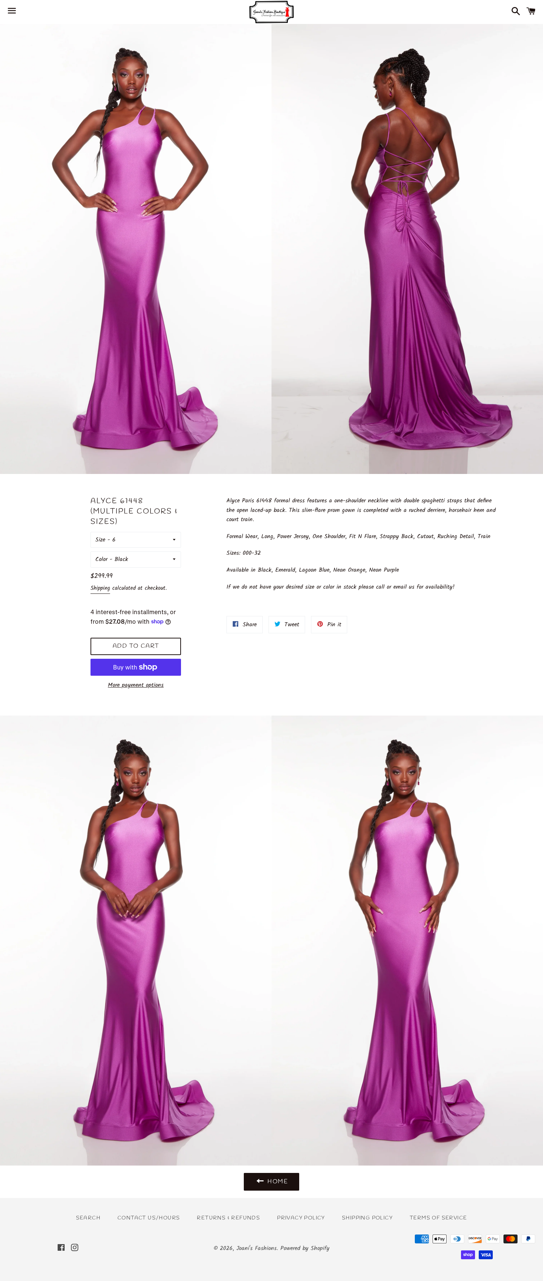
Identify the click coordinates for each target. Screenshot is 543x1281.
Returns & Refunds (228, 1218)
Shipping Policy (367, 1218)
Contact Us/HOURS (148, 1218)
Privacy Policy (301, 1218)
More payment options (136, 685)
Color (101, 559)
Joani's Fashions (256, 1248)
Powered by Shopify (304, 1248)
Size (100, 539)
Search (88, 1218)
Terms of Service (438, 1218)
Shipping (100, 588)
